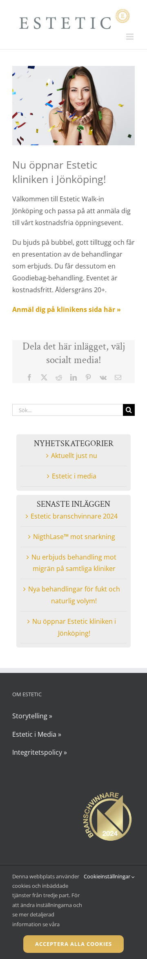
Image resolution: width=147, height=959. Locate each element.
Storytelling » (32, 715)
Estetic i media (74, 476)
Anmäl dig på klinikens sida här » (66, 309)
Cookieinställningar (107, 876)
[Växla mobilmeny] (130, 36)
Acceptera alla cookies (73, 944)
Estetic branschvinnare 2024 (74, 516)
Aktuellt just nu (74, 455)
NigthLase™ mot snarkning (74, 536)
